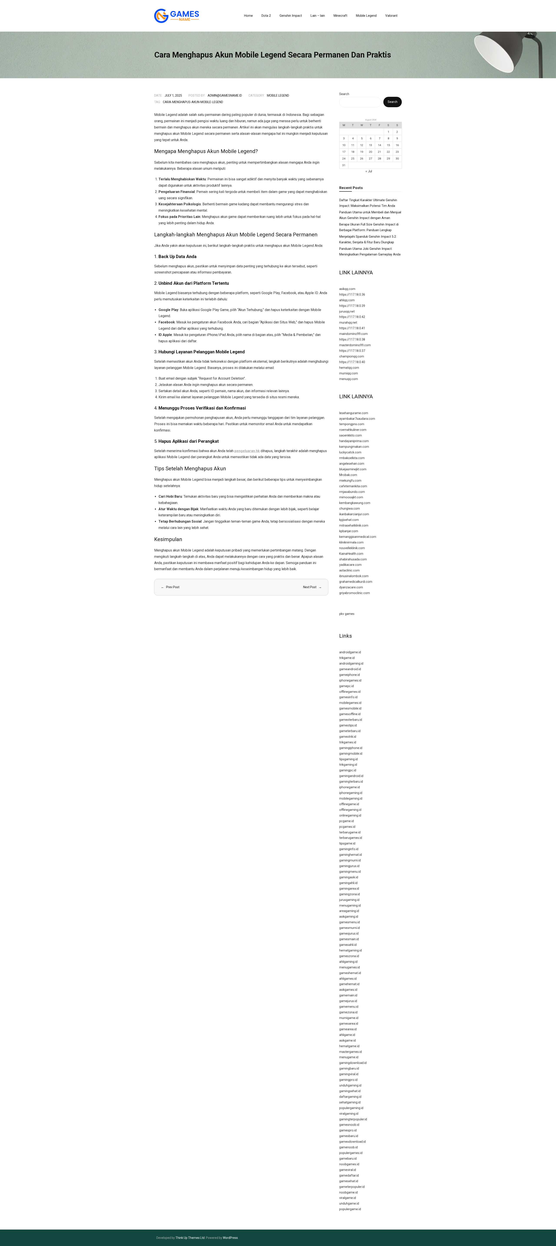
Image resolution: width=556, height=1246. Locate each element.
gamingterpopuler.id (353, 1119)
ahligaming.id (348, 962)
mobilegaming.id (350, 798)
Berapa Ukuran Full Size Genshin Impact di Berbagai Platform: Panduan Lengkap (369, 227)
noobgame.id (348, 1192)
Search (344, 94)
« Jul (369, 171)
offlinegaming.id (350, 810)
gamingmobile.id (350, 754)
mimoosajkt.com (351, 497)
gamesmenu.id (349, 922)
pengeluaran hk (247, 451)
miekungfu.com (350, 480)
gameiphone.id (349, 675)
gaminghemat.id (350, 855)
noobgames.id (349, 1164)
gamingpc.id (347, 770)
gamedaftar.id (349, 1175)
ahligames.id (348, 979)
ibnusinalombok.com (354, 576)
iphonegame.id (349, 787)
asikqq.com (347, 289)
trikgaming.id (348, 765)
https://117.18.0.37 (352, 351)
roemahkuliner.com (352, 430)
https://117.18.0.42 (352, 317)
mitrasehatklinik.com (353, 525)
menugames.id (349, 967)
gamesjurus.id (349, 933)
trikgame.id (347, 658)
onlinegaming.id (350, 815)
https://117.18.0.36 (352, 294)
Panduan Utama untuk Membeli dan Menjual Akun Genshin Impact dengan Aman (370, 215)
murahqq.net (348, 322)
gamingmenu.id (350, 872)
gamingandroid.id (351, 776)
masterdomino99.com (355, 345)
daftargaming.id (350, 1097)
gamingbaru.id (349, 1068)
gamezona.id (348, 1012)
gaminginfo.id (348, 849)
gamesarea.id (348, 1023)
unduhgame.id (349, 1203)
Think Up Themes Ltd (190, 1237)
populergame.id (350, 1209)
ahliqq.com (347, 300)
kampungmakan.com (354, 447)
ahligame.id (347, 1035)
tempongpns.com (351, 424)
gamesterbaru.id (350, 720)
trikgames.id (347, 742)
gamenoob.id (348, 1147)
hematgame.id (349, 1046)
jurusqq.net (347, 311)
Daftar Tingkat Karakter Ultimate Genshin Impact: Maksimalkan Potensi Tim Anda (368, 203)
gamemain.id (348, 995)
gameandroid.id (350, 669)
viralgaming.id (348, 1114)
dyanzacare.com (351, 587)
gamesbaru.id (348, 1136)
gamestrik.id (347, 737)
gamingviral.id (348, 1074)
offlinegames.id (350, 692)
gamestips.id (348, 725)
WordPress (230, 1237)
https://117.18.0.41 (352, 328)
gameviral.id (347, 1170)
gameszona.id (349, 956)
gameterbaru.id (350, 731)
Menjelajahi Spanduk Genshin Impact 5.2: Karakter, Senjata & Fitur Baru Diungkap (368, 239)
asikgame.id (347, 1040)
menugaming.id (350, 905)
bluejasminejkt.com (352, 469)
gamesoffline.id (350, 714)
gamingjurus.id (349, 866)
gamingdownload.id (353, 1063)
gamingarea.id (349, 888)
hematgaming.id (350, 950)
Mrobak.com (348, 475)
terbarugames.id (350, 838)
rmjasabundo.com (352, 492)
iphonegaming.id (350, 793)
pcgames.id (347, 827)
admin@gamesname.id (225, 95)
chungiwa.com (349, 508)
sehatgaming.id (350, 1102)
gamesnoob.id (349, 1125)
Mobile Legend (278, 95)
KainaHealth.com (351, 554)
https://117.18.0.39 (352, 306)
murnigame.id (348, 1018)
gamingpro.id (348, 1080)
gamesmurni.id (349, 928)
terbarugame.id (350, 832)
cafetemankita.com (353, 486)
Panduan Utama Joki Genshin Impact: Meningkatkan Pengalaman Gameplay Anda (369, 251)
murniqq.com (348, 373)
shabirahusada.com (353, 559)
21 (379, 151)
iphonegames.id (350, 680)
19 (361, 151)
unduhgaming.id (350, 1085)
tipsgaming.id (348, 759)
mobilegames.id (350, 703)
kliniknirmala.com (351, 542)
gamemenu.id (348, 1007)
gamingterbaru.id (351, 781)
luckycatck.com (350, 452)
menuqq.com (348, 379)
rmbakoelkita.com (352, 458)
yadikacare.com (350, 565)
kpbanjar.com (348, 531)
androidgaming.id (351, 663)
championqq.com (351, 356)
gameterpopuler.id (352, 1187)
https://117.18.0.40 (352, 362)
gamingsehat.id (350, 1091)
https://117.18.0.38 (352, 339)
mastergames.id (350, 1052)
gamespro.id (348, 1130)
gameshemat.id (350, 973)
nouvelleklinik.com (352, 548)
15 (388, 145)
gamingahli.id (348, 883)
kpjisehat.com (349, 520)
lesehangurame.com (353, 413)
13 (370, 145)
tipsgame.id (347, 843)
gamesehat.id (348, 1181)
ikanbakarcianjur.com (354, 514)
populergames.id (350, 1153)
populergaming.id (351, 1108)
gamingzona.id (349, 894)
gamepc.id (346, 686)
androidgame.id (350, 652)
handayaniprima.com (354, 441)
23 (397, 151)
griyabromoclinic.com (354, 593)
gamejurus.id (348, 1001)
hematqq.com (349, 368)
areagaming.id (349, 911)
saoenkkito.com (350, 435)
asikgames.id (348, 990)
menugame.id (348, 1057)
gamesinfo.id (348, 697)
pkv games (346, 614)
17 (343, 151)
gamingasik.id (348, 877)
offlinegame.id (349, 804)
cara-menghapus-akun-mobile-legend (193, 102)
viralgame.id (347, 1198)
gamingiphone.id (350, 748)
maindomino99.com (353, 334)
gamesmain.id (349, 939)
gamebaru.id (348, 1158)
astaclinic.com (349, 570)
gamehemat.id (349, 984)
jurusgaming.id (349, 900)
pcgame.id (346, 821)
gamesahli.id (348, 945)
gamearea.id (348, 1029)
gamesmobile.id (350, 708)
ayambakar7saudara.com (357, 419)
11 (352, 145)
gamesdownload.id (352, 1142)
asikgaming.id (348, 916)
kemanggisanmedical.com (357, 537)
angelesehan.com (351, 464)
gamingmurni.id (350, 860)
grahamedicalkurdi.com (355, 582)
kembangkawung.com (354, 503)
